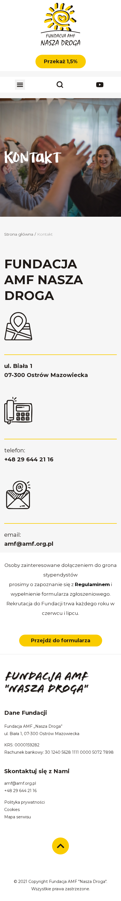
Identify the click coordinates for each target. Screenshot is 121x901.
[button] (20, 85)
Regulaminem (92, 584)
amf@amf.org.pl (28, 543)
